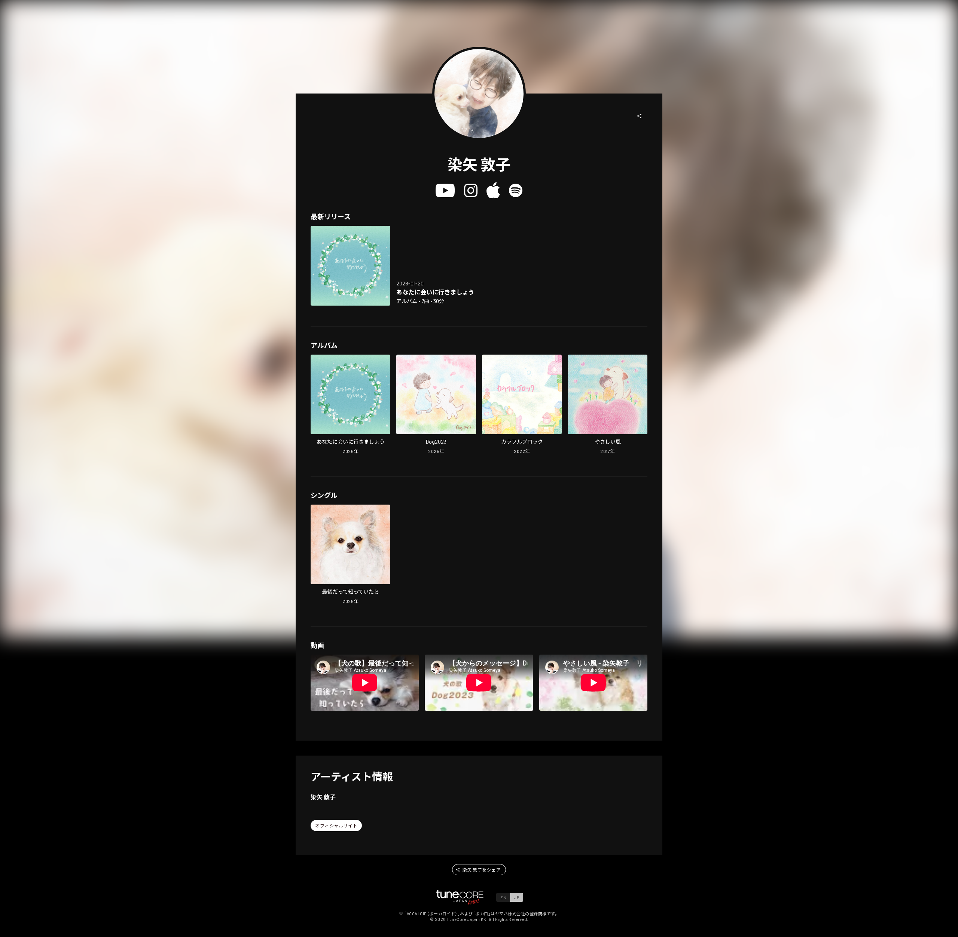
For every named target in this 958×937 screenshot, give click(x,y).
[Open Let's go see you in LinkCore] (350, 266)
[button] (639, 115)
